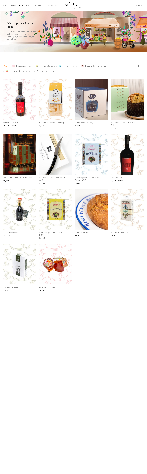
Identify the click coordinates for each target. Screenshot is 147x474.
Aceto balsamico (10, 232)
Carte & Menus (9, 5)
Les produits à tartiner (95, 66)
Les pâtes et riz (70, 66)
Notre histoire (51, 5)
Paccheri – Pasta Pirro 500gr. (52, 122)
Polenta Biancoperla (119, 232)
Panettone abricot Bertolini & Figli (17, 177)
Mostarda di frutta (47, 287)
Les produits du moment (21, 71)
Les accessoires (23, 66)
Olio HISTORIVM (10, 122)
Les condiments (47, 66)
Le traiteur (38, 5)
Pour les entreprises (46, 71)
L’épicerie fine (25, 5)
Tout (5, 66)
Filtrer (141, 66)
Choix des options (9, 126)
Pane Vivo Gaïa (81, 232)
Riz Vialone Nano (10, 287)
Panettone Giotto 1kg (84, 122)
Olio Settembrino (118, 177)
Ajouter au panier (44, 126)
